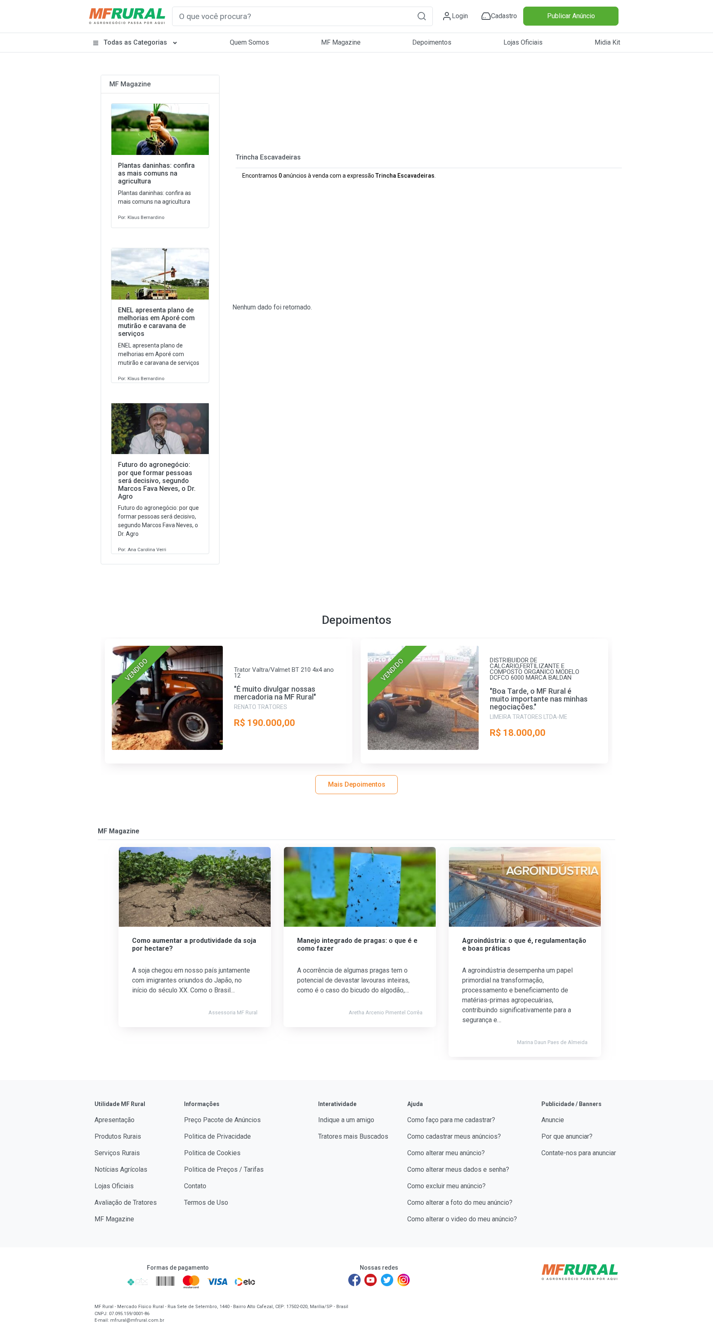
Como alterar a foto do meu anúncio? (459, 1202)
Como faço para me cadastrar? (451, 1120)
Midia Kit (607, 42)
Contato (195, 1186)
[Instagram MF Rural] (403, 1280)
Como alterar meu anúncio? (446, 1153)
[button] (422, 16)
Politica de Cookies (212, 1153)
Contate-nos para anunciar (578, 1153)
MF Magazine (341, 42)
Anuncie (552, 1120)
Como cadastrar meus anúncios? (454, 1136)
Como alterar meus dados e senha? (458, 1169)
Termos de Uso (206, 1202)
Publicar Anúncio (571, 16)
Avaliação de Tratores (125, 1202)
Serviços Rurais (117, 1153)
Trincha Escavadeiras (268, 157)
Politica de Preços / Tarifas (224, 1169)
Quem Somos (249, 42)
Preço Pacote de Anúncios (222, 1120)
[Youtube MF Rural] (371, 1280)
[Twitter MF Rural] (387, 1280)
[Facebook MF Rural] (354, 1280)
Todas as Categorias (135, 42)
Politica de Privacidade (217, 1136)
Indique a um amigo (346, 1120)
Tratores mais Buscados (353, 1136)
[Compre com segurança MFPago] (108, 1281)
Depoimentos (431, 42)
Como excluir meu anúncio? (446, 1186)
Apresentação (114, 1120)
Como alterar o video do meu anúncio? (462, 1219)
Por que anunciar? (567, 1136)
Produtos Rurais (117, 1136)
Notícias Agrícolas (120, 1169)
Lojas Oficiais (523, 42)
